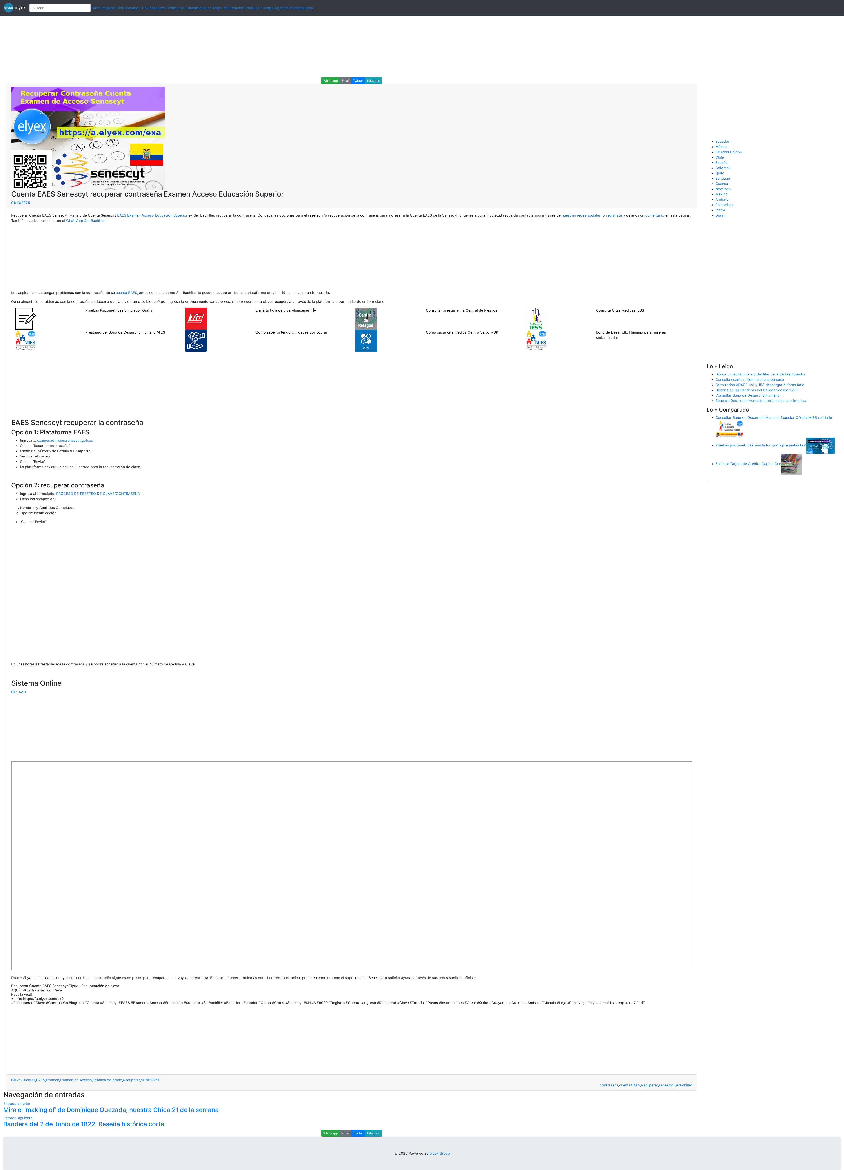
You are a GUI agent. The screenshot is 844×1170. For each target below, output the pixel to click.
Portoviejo (724, 204)
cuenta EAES (126, 292)
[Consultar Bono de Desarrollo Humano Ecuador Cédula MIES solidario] (729, 428)
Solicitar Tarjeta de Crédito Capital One (748, 463)
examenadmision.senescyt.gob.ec (65, 440)
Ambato (722, 199)
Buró (95, 8)
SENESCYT (150, 1080)
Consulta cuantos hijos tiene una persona (749, 379)
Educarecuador (198, 8)
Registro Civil (113, 8)
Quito (719, 173)
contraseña (609, 1085)
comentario (654, 215)
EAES (40, 1080)
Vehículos (176, 8)
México (721, 146)
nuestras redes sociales (581, 215)
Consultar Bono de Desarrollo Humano (747, 395)
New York (723, 189)
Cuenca (721, 183)
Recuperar (131, 1080)
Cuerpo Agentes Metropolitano (287, 8)
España (721, 162)
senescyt (666, 1085)
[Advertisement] (132, 46)
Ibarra (720, 210)
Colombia (723, 168)
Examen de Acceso (76, 1080)
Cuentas (28, 1080)
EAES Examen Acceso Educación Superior (152, 215)
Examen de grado (107, 1080)
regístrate (614, 215)
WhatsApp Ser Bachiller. (86, 220)
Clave (16, 1080)
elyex (19, 7)
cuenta (624, 1085)
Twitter (358, 80)
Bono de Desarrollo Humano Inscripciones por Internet (760, 400)
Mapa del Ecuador (228, 8)
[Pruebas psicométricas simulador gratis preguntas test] (820, 445)
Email (345, 80)
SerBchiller (683, 1085)
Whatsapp (330, 80)
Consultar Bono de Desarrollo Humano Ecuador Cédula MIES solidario (773, 417)
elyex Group (440, 1153)
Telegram (373, 80)
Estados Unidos (728, 152)
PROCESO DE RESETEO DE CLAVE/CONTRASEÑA (98, 493)
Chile (719, 157)
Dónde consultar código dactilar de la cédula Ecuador (760, 374)
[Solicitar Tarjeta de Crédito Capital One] (791, 463)
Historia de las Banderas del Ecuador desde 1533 (756, 390)
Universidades (154, 8)
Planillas (252, 8)
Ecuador (133, 8)
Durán (720, 215)
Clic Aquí (18, 692)
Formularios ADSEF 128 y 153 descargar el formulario (759, 385)
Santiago (722, 178)
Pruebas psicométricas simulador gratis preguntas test (760, 445)
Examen (52, 1080)
